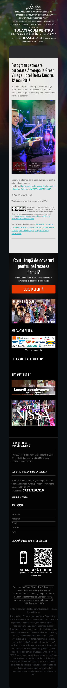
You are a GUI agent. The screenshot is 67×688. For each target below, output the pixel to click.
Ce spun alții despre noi (37, 593)
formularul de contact (33, 41)
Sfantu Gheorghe (26, 230)
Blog (35, 597)
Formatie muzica (34, 227)
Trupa (28, 587)
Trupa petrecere (19, 227)
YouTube (16, 527)
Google (15, 523)
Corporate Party (42, 230)
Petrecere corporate (44, 224)
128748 (15, 461)
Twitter (14, 532)
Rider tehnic (27, 597)
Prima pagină (19, 587)
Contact (41, 597)
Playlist (34, 587)
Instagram (16, 519)
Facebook (16, 514)
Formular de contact (20, 497)
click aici (37, 575)
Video (24, 593)
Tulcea (45, 227)
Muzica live (16, 233)
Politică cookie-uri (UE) (33, 603)
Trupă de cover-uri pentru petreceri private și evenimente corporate (33, 590)
